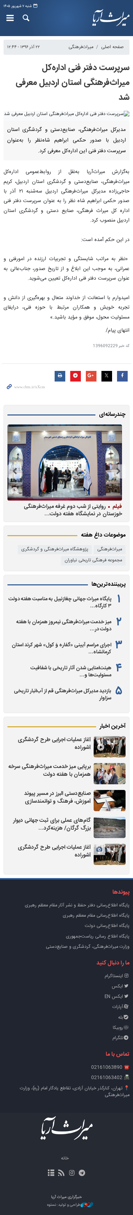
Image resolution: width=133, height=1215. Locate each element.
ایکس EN (114, 997)
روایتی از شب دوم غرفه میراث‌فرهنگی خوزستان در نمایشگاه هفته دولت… (73, 510)
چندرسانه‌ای (112, 414)
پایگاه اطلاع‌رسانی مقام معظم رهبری (96, 915)
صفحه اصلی (112, 47)
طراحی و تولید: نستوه (64, 1205)
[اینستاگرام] (71, 1173)
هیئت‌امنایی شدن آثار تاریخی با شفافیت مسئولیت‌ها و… (71, 672)
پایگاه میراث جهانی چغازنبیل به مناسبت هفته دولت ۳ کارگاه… (60, 603)
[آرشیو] (50, 1173)
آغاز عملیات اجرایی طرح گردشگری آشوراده (54, 743)
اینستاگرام (114, 976)
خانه (65, 1158)
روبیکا (118, 1028)
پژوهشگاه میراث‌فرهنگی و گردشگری (54, 549)
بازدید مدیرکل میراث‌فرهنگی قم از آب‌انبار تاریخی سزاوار (62, 695)
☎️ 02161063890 (110, 1067)
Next (14, 471)
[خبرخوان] (61, 1173)
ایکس (117, 986)
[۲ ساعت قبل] (110, 773)
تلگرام (117, 1038)
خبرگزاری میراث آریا (111, 18)
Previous (118, 471)
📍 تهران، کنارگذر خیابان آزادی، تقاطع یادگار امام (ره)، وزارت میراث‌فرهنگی (74, 1092)
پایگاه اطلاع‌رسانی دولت (107, 926)
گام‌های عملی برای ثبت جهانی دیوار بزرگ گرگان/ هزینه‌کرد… (52, 824)
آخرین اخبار (113, 726)
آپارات (117, 1007)
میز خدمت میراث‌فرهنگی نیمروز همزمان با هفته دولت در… (63, 626)
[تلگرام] (82, 1173)
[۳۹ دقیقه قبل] (110, 746)
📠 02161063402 (110, 1078)
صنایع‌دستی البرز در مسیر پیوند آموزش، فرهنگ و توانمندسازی (57, 797)
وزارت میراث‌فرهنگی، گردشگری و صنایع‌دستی (87, 947)
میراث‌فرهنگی (80, 47)
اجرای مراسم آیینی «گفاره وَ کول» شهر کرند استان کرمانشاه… (61, 649)
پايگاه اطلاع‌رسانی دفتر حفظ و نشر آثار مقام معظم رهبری (77, 905)
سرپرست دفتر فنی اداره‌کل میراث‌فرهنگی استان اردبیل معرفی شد (72, 83)
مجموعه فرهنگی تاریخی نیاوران (93, 560)
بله (120, 1017)
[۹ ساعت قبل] (64, 462)
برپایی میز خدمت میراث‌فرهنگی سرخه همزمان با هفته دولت (50, 770)
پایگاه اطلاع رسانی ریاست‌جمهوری (97, 936)
